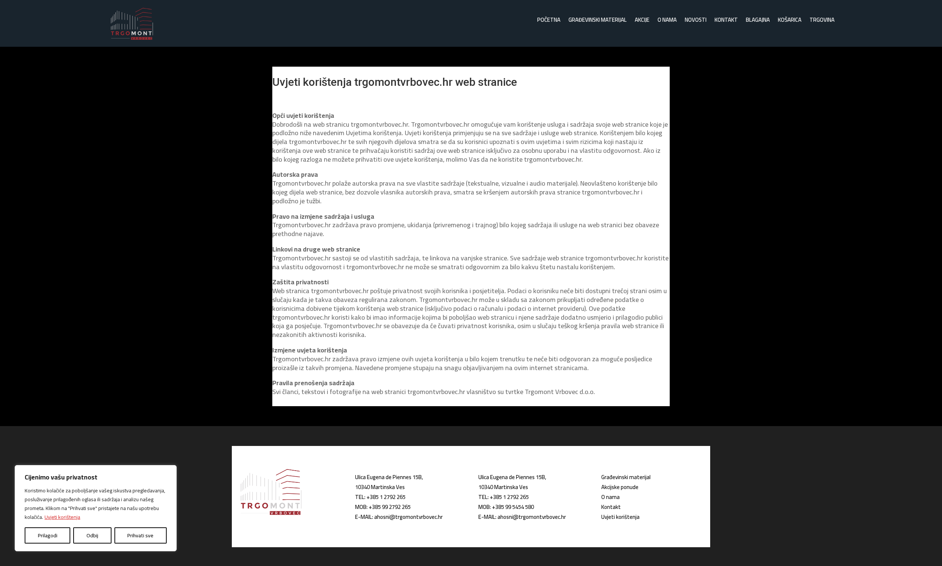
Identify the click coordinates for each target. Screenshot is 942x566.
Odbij (92, 535)
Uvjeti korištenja (62, 517)
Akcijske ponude (619, 487)
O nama (667, 21)
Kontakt (726, 21)
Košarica (789, 21)
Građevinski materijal (598, 21)
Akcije (642, 21)
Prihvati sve (140, 535)
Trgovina (822, 21)
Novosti (695, 21)
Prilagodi (47, 535)
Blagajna (758, 21)
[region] (96, 508)
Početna (548, 21)
